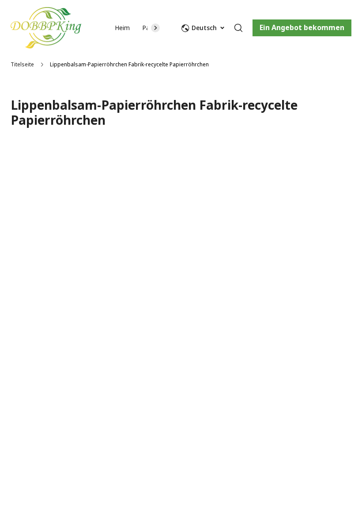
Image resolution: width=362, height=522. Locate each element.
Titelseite (22, 64)
